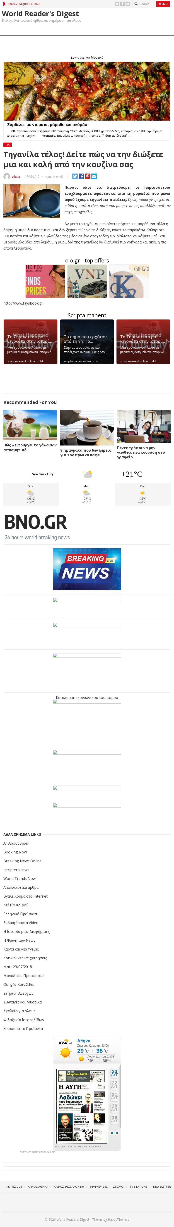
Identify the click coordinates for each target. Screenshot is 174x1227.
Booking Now (15, 852)
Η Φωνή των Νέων (19, 940)
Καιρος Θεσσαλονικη (69, 1186)
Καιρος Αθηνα (38, 1186)
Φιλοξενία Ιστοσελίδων (23, 1019)
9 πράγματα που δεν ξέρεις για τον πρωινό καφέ (85, 452)
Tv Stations (138, 1186)
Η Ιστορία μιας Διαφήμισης (26, 931)
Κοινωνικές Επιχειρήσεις (25, 957)
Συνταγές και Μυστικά (22, 1002)
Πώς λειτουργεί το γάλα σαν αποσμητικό (30, 447)
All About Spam (16, 843)
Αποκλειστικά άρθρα (21, 887)
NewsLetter (162, 1186)
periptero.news (16, 869)
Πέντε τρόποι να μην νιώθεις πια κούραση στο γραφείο (141, 452)
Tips (7, 144)
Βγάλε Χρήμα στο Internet (25, 896)
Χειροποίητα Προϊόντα (23, 1028)
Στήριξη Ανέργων (18, 993)
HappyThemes (118, 1219)
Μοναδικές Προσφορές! (23, 975)
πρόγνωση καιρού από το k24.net (37, 1152)
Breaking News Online (22, 860)
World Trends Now (19, 878)
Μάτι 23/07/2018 (17, 966)
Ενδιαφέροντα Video (20, 922)
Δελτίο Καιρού (16, 905)
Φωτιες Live (14, 1186)
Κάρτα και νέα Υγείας (21, 949)
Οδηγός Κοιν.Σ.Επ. (18, 984)
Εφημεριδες (99, 1186)
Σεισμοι (118, 1186)
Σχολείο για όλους (19, 1010)
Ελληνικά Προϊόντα (20, 913)
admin (16, 176)
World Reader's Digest (40, 13)
